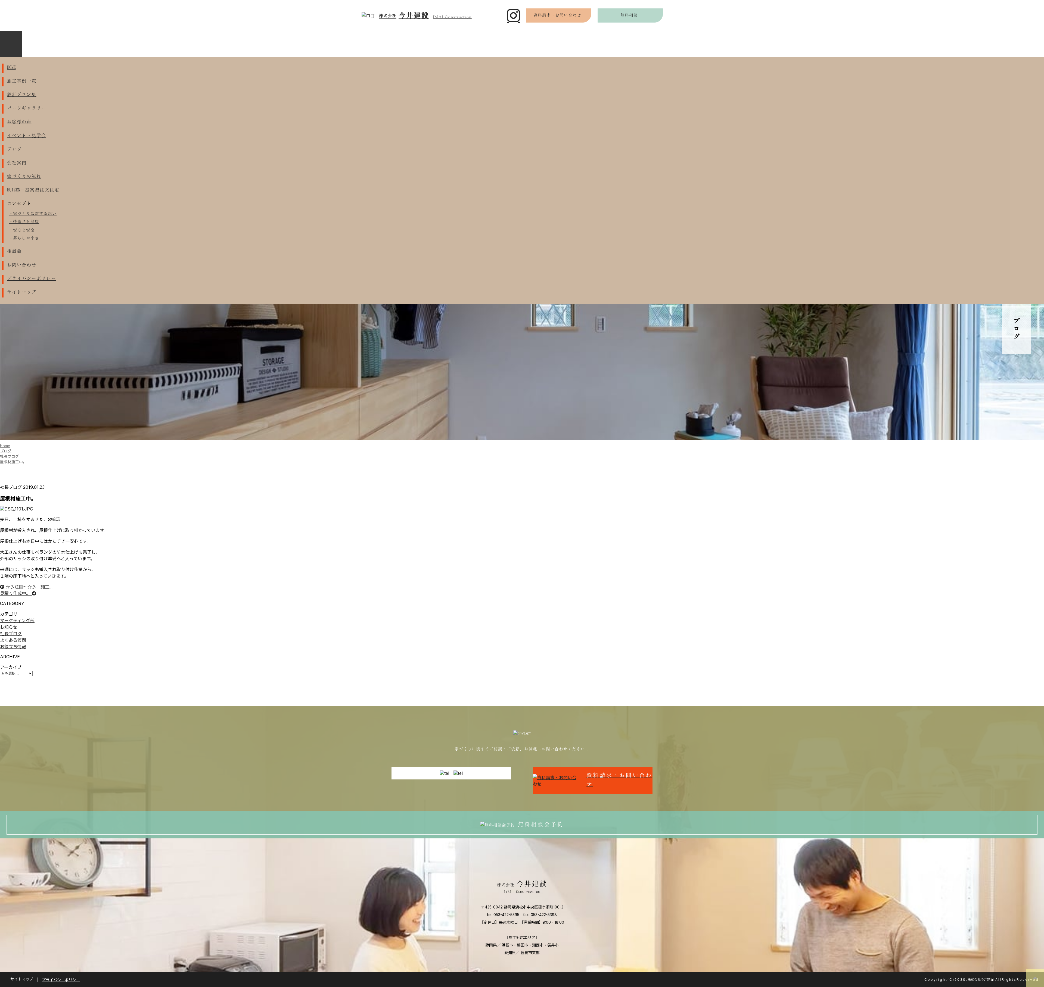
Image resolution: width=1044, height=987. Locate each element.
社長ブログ (11, 633)
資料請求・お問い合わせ (557, 15)
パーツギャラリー (26, 107)
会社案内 (17, 162)
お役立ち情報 (13, 646)
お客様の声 (19, 121)
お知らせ (8, 627)
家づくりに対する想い (35, 213)
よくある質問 (13, 640)
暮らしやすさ (26, 238)
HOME (11, 67)
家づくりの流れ (24, 176)
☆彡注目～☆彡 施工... (28, 587)
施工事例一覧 (21, 80)
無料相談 (629, 15)
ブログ (14, 148)
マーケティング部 (17, 620)
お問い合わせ (21, 264)
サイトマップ (21, 291)
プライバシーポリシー (31, 278)
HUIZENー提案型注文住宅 (33, 189)
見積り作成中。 (16, 593)
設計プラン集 (21, 94)
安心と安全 (24, 230)
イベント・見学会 (26, 135)
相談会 (14, 250)
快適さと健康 (26, 221)
